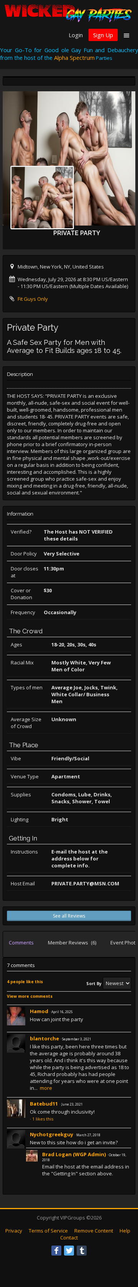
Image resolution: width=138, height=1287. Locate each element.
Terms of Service (48, 1230)
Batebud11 (44, 1103)
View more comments (30, 996)
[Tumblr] (82, 1251)
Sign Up (103, 35)
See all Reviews (69, 916)
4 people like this (25, 981)
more (46, 1087)
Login (76, 35)
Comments (21, 942)
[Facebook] (56, 1251)
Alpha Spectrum (74, 57)
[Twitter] (69, 1251)
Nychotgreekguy (51, 1134)
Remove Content (93, 1230)
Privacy (13, 1230)
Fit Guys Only (33, 298)
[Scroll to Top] (120, 1250)
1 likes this (42, 1119)
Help (125, 1230)
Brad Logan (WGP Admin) (74, 1154)
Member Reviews (72, 942)
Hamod (39, 1011)
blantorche (44, 1038)
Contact (69, 1237)
